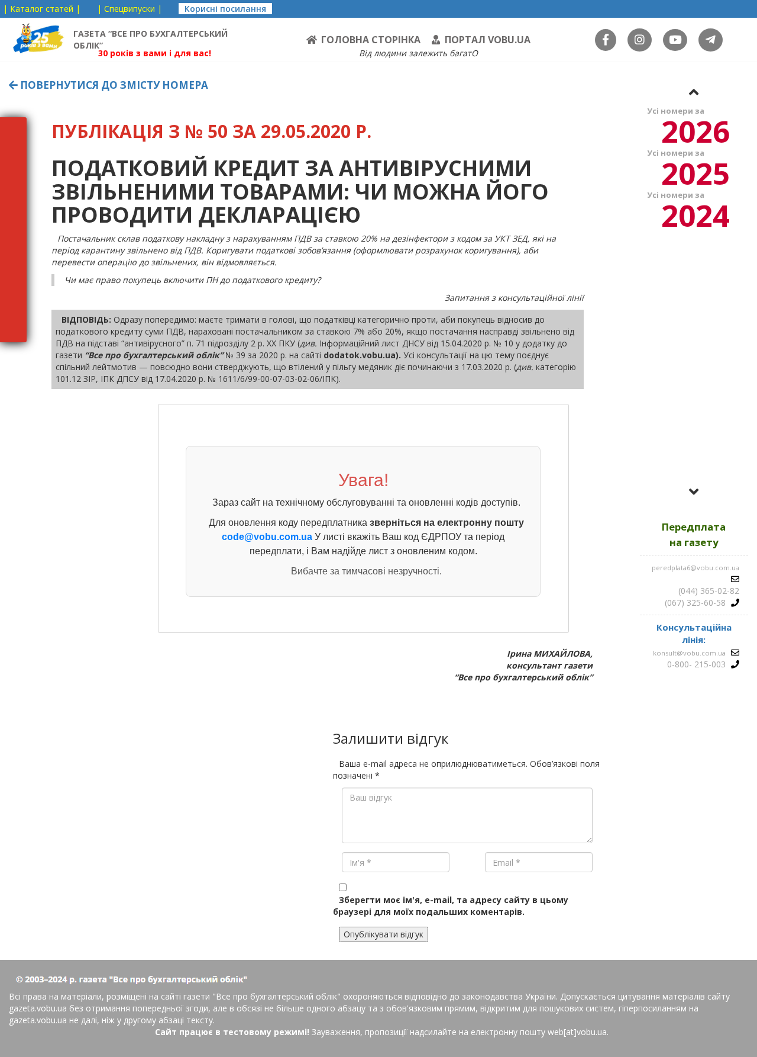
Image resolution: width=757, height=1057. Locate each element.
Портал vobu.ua (487, 39)
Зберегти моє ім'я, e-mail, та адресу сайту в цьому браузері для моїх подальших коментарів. (450, 905)
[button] (693, 91)
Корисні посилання (225, 8)
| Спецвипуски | (129, 8)
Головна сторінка (370, 39)
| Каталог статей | (41, 8)
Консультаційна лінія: (694, 633)
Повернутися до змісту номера (113, 85)
